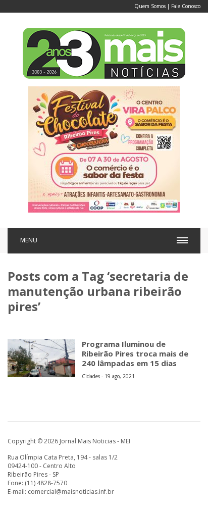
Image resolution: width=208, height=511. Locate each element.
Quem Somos (150, 6)
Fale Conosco (185, 6)
